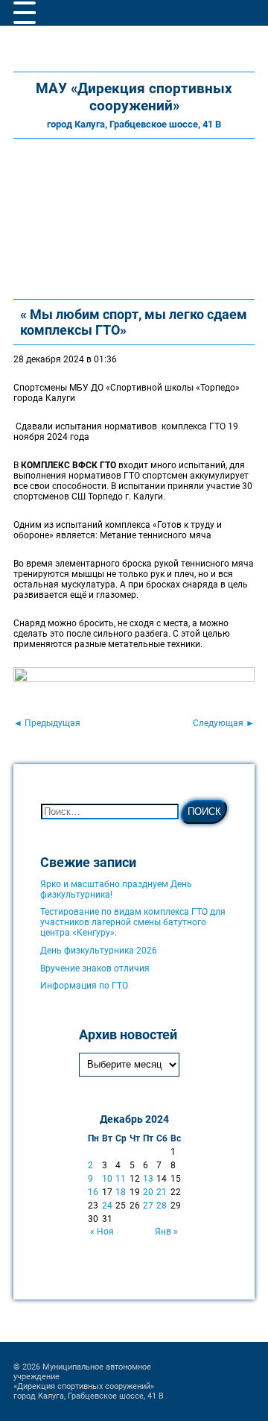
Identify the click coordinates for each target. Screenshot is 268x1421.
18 (120, 1192)
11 (120, 1178)
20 (148, 1192)
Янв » (166, 1231)
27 (148, 1205)
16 (93, 1192)
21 (161, 1192)
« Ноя (102, 1231)
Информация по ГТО (84, 985)
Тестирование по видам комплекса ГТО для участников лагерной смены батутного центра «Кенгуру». (133, 922)
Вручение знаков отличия (95, 968)
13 (148, 1178)
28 (161, 1205)
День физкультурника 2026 (98, 950)
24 (107, 1205)
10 (107, 1178)
